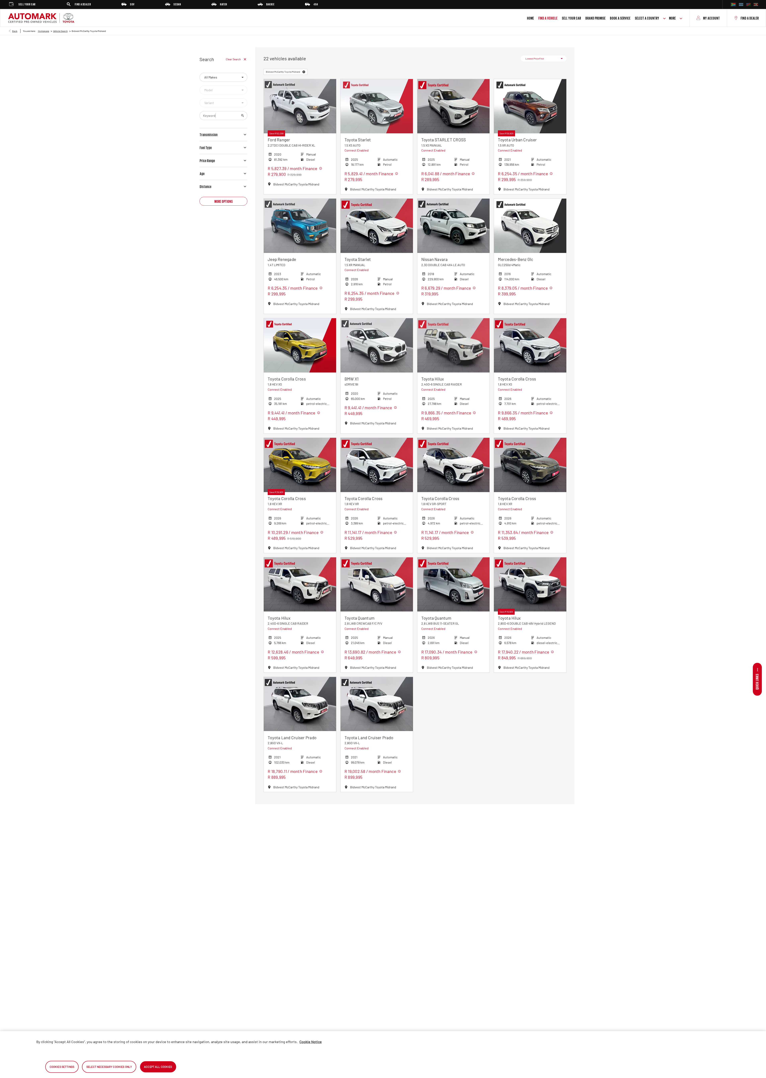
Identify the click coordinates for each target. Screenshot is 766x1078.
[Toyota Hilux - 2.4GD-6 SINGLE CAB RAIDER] (453, 345)
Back (14, 31)
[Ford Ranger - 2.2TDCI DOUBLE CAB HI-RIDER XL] (300, 106)
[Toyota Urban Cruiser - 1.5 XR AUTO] (530, 106)
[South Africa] (733, 4)
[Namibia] (748, 4)
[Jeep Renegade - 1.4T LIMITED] (300, 226)
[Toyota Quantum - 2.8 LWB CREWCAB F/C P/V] (377, 584)
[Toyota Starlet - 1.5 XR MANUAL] (377, 226)
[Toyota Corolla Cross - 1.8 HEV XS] (300, 345)
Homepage (43, 31)
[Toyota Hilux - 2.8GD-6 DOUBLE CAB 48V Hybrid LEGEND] (530, 584)
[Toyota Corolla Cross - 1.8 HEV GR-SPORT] (453, 465)
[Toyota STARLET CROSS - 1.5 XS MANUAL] (453, 106)
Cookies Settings (62, 1066)
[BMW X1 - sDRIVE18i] (377, 345)
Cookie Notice (310, 1041)
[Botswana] (741, 4)
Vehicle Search (60, 31)
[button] (303, 71)
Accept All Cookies (158, 1066)
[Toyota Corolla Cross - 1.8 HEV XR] (300, 465)
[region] (383, 1054)
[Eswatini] (756, 4)
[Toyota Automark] (41, 18)
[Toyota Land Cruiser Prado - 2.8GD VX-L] (300, 704)
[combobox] (223, 77)
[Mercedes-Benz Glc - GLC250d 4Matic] (530, 226)
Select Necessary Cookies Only (109, 1066)
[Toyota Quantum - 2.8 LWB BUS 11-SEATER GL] (453, 584)
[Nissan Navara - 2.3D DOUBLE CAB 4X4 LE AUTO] (453, 226)
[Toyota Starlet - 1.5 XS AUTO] (377, 106)
